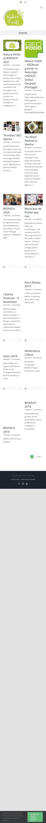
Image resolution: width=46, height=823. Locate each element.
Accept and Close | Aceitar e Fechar (35, 817)
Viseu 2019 (10, 356)
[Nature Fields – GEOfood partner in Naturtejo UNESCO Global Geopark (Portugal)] (34, 49)
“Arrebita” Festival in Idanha (31, 140)
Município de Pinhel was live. (33, 212)
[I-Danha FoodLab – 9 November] (12, 278)
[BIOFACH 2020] (12, 199)
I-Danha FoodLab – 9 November (11, 298)
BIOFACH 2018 (30, 404)
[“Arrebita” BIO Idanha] (12, 126)
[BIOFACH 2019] (12, 406)
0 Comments (16, 65)
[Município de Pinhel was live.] (34, 199)
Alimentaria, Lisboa (32, 352)
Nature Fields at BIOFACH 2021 (12, 58)
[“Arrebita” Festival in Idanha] (34, 127)
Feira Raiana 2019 (32, 284)
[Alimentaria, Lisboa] (34, 343)
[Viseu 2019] (12, 346)
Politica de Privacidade (28, 479)
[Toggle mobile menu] (42, 7)
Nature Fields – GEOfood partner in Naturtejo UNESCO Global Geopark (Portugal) (33, 74)
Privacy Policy (15, 479)
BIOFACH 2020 (9, 210)
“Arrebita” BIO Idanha (12, 137)
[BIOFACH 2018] (34, 393)
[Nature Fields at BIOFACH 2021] (12, 45)
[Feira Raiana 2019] (34, 272)
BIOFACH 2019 (9, 430)
